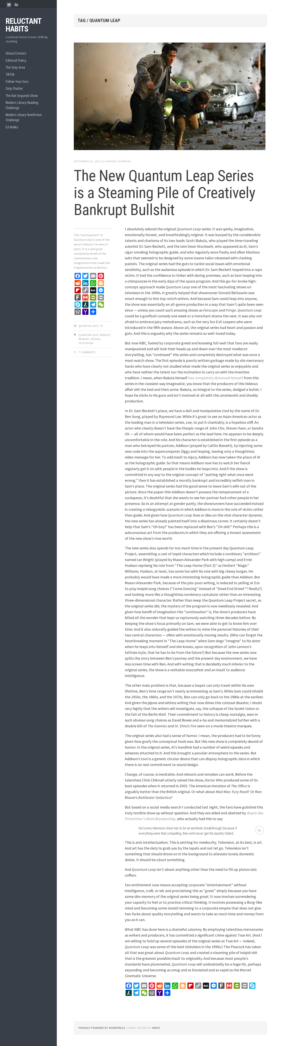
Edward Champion (118, 161)
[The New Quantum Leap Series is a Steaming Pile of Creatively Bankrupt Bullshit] (170, 97)
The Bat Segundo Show (22, 96)
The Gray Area (15, 67)
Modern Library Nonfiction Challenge (24, 117)
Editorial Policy (16, 60)
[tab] (9, 5)
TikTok (10, 74)
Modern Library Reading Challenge (22, 105)
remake (84, 339)
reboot (105, 335)
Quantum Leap (88, 326)
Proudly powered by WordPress (102, 1028)
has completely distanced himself (215, 377)
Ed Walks (12, 127)
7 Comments (87, 352)
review (95, 339)
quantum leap (88, 335)
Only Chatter (14, 88)
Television (86, 343)
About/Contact (16, 53)
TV (101, 326)
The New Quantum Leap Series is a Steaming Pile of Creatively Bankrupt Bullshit (164, 193)
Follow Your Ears (17, 81)
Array (156, 1028)
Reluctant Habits (23, 25)
